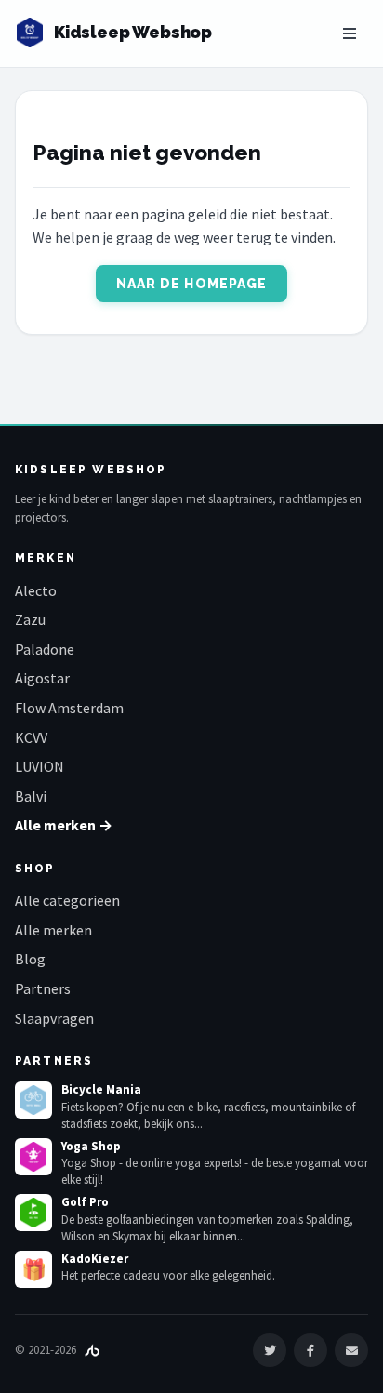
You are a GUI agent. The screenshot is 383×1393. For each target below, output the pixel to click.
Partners (43, 988)
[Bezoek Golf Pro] (33, 1212)
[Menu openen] (349, 33)
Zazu (30, 619)
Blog (30, 958)
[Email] (351, 1350)
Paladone (44, 649)
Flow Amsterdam (69, 707)
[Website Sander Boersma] (92, 1350)
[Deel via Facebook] (310, 1350)
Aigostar (42, 678)
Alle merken (53, 930)
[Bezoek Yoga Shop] (33, 1156)
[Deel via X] (269, 1350)
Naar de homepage (192, 283)
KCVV (31, 737)
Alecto (36, 590)
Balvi (30, 796)
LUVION (39, 766)
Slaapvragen (54, 1018)
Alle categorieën (67, 900)
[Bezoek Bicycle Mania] (33, 1100)
